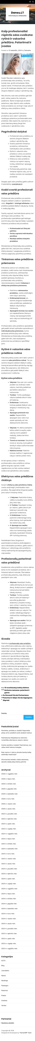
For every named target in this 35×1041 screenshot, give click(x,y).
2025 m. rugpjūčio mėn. (9, 834)
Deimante (27, 50)
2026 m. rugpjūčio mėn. (9, 774)
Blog (2, 965)
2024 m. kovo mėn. (8, 913)
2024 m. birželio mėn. (8, 898)
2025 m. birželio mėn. (8, 844)
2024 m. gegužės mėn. (9, 903)
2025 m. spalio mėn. (8, 824)
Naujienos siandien (7, 1023)
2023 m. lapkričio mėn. (9, 933)
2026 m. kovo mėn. (8, 799)
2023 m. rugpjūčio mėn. (9, 948)
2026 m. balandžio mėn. (9, 794)
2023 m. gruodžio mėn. (9, 928)
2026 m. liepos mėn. (8, 779)
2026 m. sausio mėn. (8, 809)
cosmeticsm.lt (17, 184)
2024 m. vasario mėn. (8, 918)
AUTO (3, 960)
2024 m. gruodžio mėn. (9, 869)
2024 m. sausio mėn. (8, 923)
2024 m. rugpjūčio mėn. (9, 889)
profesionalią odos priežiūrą (19, 643)
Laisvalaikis (5, 970)
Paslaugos (4, 985)
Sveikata (4, 1000)
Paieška (4, 713)
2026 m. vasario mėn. (8, 804)
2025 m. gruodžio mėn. (9, 814)
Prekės (3, 995)
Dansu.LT (17, 12)
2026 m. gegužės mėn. (9, 789)
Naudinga (4, 980)
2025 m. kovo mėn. (8, 854)
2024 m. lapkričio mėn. (9, 874)
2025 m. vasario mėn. (8, 859)
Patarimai (4, 990)
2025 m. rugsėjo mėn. (8, 829)
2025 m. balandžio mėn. (9, 849)
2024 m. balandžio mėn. (9, 908)
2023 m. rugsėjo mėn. (8, 943)
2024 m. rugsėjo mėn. (8, 883)
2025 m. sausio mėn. (8, 864)
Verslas (3, 1005)
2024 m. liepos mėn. (8, 894)
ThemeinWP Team (25, 1033)
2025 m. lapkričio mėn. (9, 819)
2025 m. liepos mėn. (8, 839)
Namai (3, 975)
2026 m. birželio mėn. (8, 784)
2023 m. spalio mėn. (8, 938)
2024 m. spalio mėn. (8, 879)
